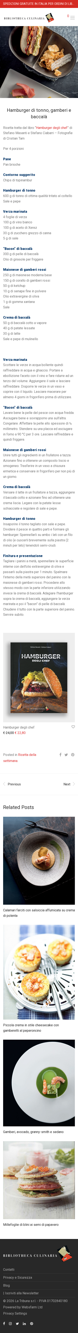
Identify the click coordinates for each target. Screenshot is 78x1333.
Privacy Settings (15, 1313)
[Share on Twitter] (66, 755)
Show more (9, 733)
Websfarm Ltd (32, 1307)
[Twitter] (17, 1323)
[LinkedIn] (24, 1323)
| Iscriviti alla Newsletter (21, 1293)
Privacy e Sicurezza (17, 1278)
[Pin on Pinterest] (73, 755)
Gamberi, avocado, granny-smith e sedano (33, 1132)
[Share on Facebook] (60, 755)
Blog (6, 1285)
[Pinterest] (31, 1323)
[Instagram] (10, 1323)
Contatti (8, 1270)
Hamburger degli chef (51, 128)
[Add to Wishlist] (73, 727)
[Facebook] (4, 1323)
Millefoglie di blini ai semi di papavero (31, 1225)
